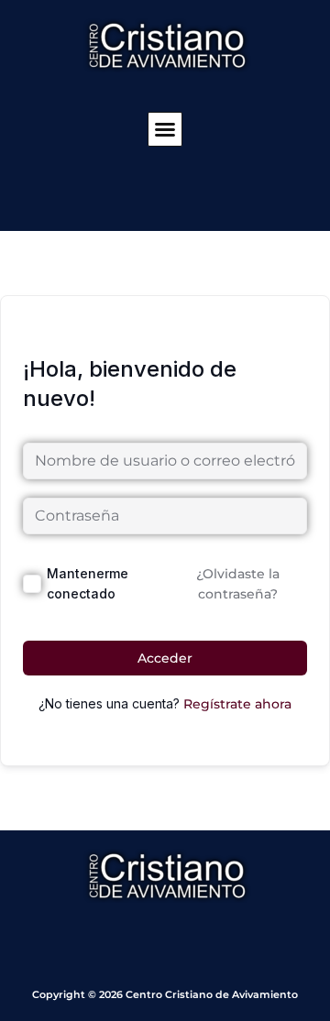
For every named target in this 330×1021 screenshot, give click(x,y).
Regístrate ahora (237, 704)
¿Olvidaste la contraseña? (238, 583)
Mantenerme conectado (87, 583)
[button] (165, 129)
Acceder (165, 658)
